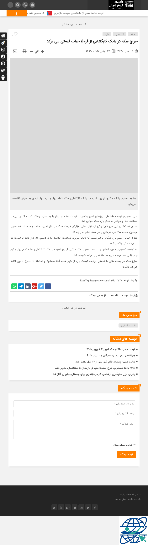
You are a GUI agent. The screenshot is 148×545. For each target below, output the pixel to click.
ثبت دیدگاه (126, 454)
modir (115, 295)
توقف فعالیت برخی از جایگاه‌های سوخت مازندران (83, 13)
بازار (107, 34)
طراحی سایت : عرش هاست (127, 499)
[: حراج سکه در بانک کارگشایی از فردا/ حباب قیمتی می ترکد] (15, 51)
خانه (133, 34)
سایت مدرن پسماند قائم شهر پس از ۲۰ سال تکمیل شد (105, 362)
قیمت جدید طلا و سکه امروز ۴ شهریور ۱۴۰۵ (111, 349)
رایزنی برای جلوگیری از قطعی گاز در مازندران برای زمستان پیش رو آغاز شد (94, 374)
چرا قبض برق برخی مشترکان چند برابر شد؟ (111, 355)
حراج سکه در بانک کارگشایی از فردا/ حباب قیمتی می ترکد (92, 41)
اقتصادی (120, 34)
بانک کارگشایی (128, 325)
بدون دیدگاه (96, 295)
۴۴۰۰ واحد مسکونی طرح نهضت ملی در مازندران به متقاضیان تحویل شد (95, 368)
